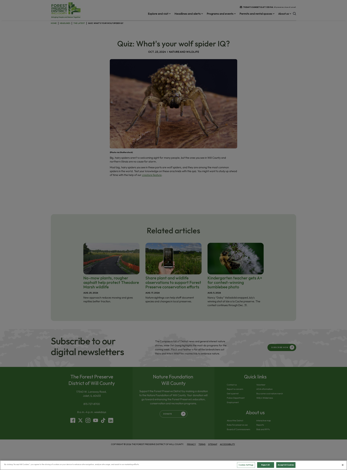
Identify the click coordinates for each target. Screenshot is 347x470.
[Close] (343, 465)
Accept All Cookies (286, 465)
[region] (173, 465)
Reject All (265, 465)
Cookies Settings (246, 465)
